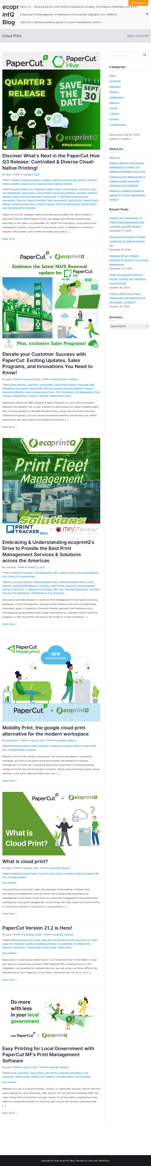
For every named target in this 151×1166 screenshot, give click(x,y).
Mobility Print (83, 943)
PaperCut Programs (53, 388)
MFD (62, 196)
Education (28, 572)
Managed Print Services (40, 589)
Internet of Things (11, 589)
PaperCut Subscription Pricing (39, 392)
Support (33, 395)
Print (58, 204)
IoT (22, 589)
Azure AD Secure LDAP (62, 940)
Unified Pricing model (60, 395)
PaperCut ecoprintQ (56, 200)
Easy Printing (56, 873)
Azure (37, 940)
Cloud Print (84, 189)
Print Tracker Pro (10, 576)
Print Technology (56, 593)
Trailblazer (43, 395)
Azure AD (45, 940)
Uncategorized (27, 576)
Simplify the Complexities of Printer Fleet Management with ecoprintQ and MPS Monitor (126, 222)
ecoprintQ (56, 180)
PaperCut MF (35, 388)
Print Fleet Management (76, 589)
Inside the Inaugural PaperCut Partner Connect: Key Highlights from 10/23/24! (127, 279)
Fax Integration (64, 943)
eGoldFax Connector (46, 943)
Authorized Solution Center (48, 189)
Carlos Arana (11, 740)
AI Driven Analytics (23, 582)
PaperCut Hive (29, 183)
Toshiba (61, 947)
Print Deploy (67, 392)
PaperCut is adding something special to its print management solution (60, 22)
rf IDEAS (114, 113)
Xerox (69, 947)
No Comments (9, 882)
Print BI (113, 108)
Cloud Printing (29, 193)
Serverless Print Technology (22, 207)
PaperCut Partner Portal (23, 204)
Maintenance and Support (15, 388)
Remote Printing (89, 204)
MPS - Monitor (61, 572)
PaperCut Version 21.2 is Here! (37, 928)
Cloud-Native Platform (64, 193)
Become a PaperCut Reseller (26, 180)
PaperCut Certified (36, 200)
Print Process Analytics (87, 572)
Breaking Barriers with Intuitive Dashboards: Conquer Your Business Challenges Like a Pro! (85, 6)
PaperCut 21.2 (20, 947)
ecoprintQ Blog (10, 14)
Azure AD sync (82, 940)
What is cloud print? (25, 861)
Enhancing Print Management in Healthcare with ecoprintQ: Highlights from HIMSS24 (68, 14)
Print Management (71, 204)
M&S (92, 384)
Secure (45, 947)
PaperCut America (11, 183)
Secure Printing (83, 1076)
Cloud (13, 1072)
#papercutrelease (19, 189)
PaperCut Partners (45, 204)
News (65, 379)
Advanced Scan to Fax (22, 940)
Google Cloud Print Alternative (27, 196)
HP (74, 943)
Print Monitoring (39, 593)
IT (58, 196)
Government (76, 1072)
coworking (55, 745)
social (8, 174)
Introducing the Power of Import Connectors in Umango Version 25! (127, 241)
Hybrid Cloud (49, 196)
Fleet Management (43, 572)
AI (12, 582)
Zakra (91, 1160)
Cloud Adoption (69, 189)
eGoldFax (30, 943)
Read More (8, 238)
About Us (25, 6)
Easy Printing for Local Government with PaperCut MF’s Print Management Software (48, 1055)
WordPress (104, 1160)
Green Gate (83, 384)
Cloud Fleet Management (25, 585)
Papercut (92, 180)
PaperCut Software (63, 183)
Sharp (53, 947)
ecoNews (45, 180)
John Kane (10, 567)
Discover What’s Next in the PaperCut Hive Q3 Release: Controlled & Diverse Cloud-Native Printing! (51, 162)
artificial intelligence (43, 582)
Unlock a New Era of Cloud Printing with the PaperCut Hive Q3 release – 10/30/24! (127, 298)
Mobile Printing (23, 1076)
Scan (4, 207)
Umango (31, 749)
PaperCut (21, 200)
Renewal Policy (20, 395)
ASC (31, 189)
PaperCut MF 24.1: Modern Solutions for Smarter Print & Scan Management (128, 260)
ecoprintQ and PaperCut (75, 180)
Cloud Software (44, 193)
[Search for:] (128, 55)
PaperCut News (44, 183)
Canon (94, 940)
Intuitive (113, 91)
